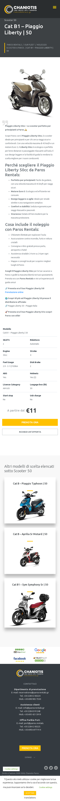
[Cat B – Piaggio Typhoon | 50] (30, 506)
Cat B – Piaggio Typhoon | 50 (30, 483)
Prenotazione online (14, 292)
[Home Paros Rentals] (20, 8)
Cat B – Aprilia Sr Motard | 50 (30, 534)
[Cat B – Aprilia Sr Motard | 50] (30, 557)
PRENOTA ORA (30, 422)
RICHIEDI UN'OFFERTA (30, 432)
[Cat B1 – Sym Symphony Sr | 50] (30, 608)
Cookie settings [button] (11, 769)
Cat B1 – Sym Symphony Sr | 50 (30, 584)
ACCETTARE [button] (30, 793)
